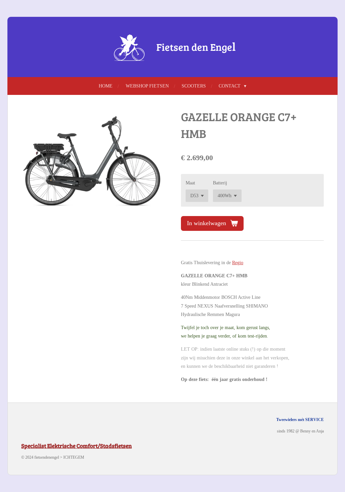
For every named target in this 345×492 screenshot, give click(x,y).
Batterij (220, 182)
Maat (190, 182)
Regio (237, 262)
